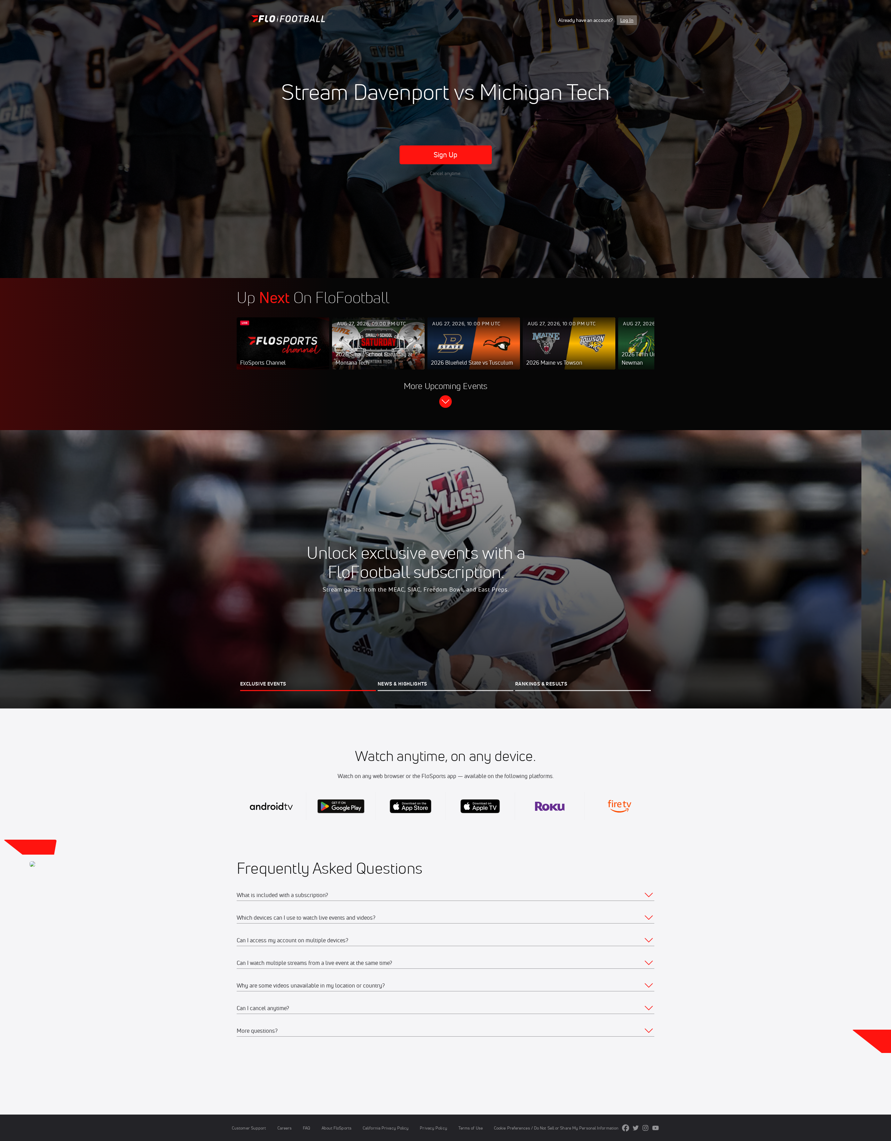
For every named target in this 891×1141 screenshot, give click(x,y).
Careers (284, 1128)
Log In (626, 20)
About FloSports (337, 1128)
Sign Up (446, 154)
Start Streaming (283, 350)
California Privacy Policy (386, 1128)
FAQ (306, 1128)
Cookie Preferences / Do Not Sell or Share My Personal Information (556, 1128)
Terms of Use (470, 1128)
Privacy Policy (433, 1128)
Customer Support (249, 1128)
